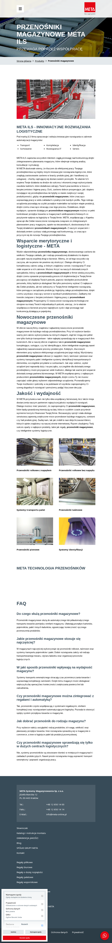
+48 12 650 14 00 (55, 804)
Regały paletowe (25, 877)
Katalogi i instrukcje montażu (31, 833)
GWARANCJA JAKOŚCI (27, 838)
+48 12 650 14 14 (55, 809)
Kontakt (20, 852)
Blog (19, 843)
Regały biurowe (24, 867)
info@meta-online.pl (56, 814)
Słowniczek (22, 828)
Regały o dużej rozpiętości (30, 872)
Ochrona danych (59, 932)
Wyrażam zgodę (25, 938)
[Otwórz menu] (20, 8)
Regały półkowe (25, 862)
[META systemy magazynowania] (89, 13)
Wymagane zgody (35, 932)
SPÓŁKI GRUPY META (27, 847)
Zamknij (13, 932)
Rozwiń (24, 924)
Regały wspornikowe (27, 882)
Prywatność (78, 932)
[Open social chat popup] (104, 935)
